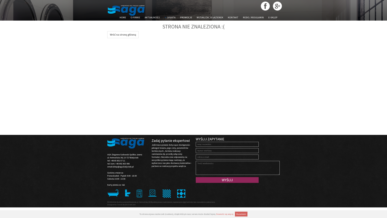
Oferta (171, 17)
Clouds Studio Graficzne (126, 204)
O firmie (135, 17)
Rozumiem (241, 214)
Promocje (186, 17)
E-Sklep (272, 17)
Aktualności (152, 17)
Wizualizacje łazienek (210, 17)
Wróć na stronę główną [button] (123, 34)
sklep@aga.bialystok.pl (123, 166)
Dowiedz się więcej (224, 214)
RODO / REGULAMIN (253, 17)
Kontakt (233, 17)
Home (123, 17)
